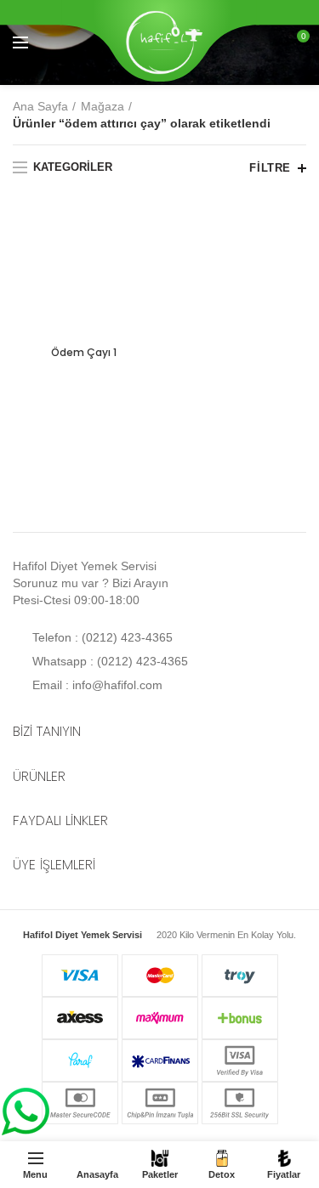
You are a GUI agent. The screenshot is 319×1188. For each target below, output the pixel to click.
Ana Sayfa (40, 106)
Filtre (270, 167)
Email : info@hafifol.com (95, 685)
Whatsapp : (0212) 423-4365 (108, 661)
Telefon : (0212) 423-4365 (101, 637)
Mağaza (102, 106)
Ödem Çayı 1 (84, 352)
